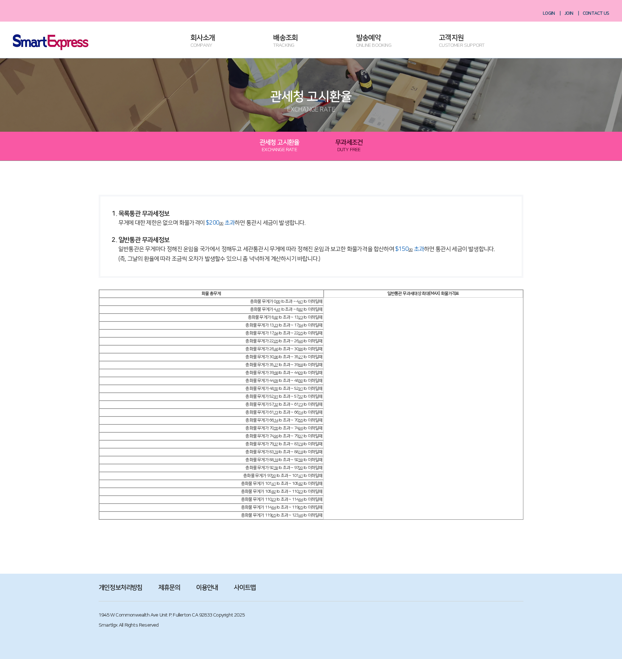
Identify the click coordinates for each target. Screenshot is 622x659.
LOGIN (549, 13)
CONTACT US (596, 13)
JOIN (568, 13)
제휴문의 (169, 587)
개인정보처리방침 (121, 587)
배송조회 (285, 41)
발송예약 (373, 41)
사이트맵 (245, 587)
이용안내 (207, 587)
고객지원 (461, 41)
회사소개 (202, 41)
